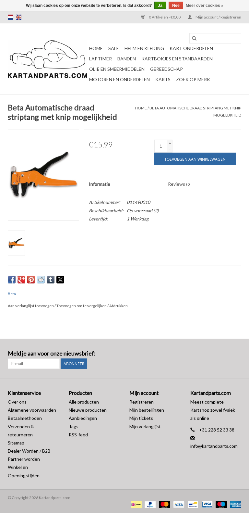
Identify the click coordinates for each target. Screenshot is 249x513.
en (18, 17)
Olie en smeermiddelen (117, 69)
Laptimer (100, 58)
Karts (163, 79)
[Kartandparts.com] (47, 59)
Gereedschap (166, 69)
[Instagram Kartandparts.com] (236, 353)
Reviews (179, 184)
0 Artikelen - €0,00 (164, 17)
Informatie (99, 184)
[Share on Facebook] (12, 279)
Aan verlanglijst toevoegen (31, 305)
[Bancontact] (192, 504)
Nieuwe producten (88, 410)
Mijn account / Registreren (218, 17)
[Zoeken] (194, 38)
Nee (176, 5)
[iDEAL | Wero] (135, 504)
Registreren (141, 402)
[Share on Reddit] (41, 279)
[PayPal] (149, 504)
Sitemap (16, 442)
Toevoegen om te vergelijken (81, 305)
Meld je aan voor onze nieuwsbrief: (52, 353)
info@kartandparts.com (214, 446)
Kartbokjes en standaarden (177, 58)
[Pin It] (31, 279)
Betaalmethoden (25, 418)
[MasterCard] (164, 504)
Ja (160, 5)
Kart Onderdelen (191, 48)
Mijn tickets (141, 418)
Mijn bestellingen (146, 410)
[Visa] (178, 504)
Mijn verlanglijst (145, 426)
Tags (73, 426)
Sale (113, 48)
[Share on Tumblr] (50, 279)
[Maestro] (220, 504)
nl (10, 17)
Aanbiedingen (83, 418)
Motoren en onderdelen (119, 79)
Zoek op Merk (193, 79)
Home (96, 48)
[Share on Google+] (21, 279)
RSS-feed (78, 434)
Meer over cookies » (204, 5)
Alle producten (84, 402)
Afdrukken (118, 305)
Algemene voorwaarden (32, 410)
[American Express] (234, 504)
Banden (126, 58)
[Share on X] (60, 279)
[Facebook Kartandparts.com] (224, 353)
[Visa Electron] (206, 504)
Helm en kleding (144, 48)
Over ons (17, 402)
